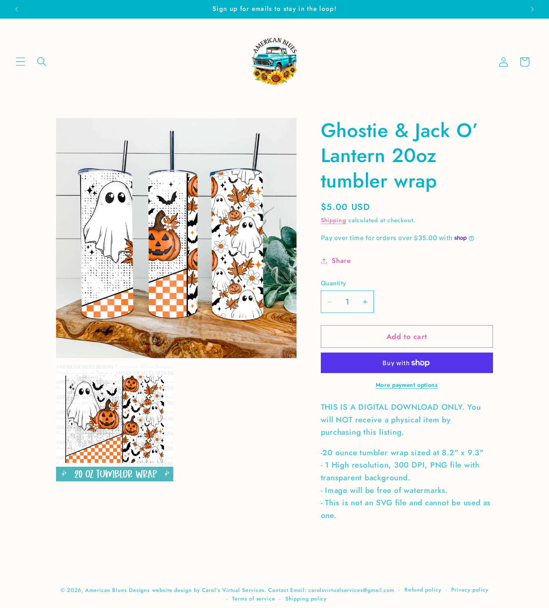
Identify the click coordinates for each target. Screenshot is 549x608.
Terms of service (253, 598)
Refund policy (422, 589)
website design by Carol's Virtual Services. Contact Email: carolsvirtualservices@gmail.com (273, 590)
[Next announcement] (532, 9)
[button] (20, 61)
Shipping (333, 220)
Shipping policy (306, 598)
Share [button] (341, 261)
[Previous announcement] (16, 9)
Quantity (333, 283)
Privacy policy (469, 589)
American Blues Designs (117, 590)
